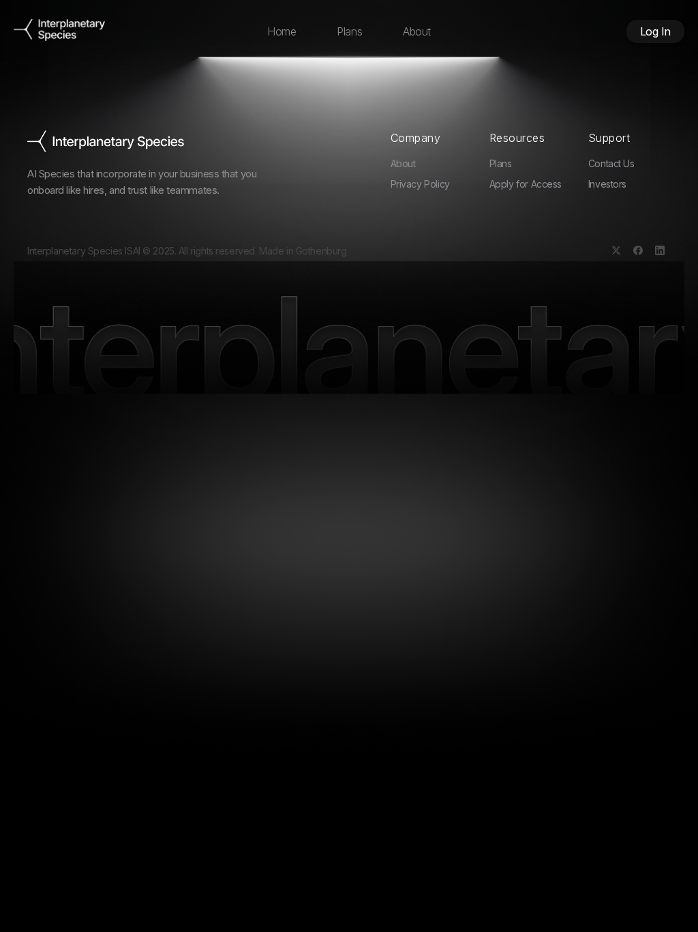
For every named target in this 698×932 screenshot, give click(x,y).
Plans (349, 31)
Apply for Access (525, 184)
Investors (607, 184)
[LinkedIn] (660, 250)
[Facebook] (638, 250)
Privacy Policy (420, 184)
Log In (655, 31)
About (417, 31)
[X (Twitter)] (616, 250)
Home (281, 31)
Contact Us (611, 163)
